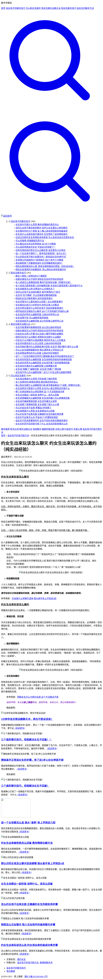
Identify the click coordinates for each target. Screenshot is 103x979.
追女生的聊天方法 (85, 8)
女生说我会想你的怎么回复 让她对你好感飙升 (37, 353)
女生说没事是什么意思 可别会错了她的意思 (36, 379)
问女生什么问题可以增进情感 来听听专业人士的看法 (40, 340)
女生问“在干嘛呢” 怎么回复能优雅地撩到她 (36, 295)
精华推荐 (5, 429)
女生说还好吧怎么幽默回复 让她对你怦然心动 (37, 314)
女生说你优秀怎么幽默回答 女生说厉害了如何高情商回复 (43, 363)
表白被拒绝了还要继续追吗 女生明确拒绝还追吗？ (39, 263)
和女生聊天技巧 (68, 8)
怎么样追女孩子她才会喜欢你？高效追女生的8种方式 (41, 257)
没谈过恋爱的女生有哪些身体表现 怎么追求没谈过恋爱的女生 (45, 237)
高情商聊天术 (46, 962)
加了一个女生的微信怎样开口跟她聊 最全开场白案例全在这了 (45, 356)
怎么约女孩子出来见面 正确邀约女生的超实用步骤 (39, 414)
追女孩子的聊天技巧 (15, 8)
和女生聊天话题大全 (51, 8)
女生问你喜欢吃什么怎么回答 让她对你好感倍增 (38, 343)
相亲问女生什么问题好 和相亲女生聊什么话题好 (38, 337)
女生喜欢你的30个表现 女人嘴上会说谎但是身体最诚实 (42, 231)
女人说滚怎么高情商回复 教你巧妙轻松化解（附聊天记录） (44, 282)
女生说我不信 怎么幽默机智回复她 (32, 318)
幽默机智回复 (48, 429)
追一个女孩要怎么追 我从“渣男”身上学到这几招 (28, 822)
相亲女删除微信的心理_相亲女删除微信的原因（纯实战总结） (45, 266)
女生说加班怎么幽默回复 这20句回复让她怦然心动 (39, 321)
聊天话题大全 (25, 429)
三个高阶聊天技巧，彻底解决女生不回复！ (25, 785)
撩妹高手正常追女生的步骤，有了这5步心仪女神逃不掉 (32, 760)
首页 (3, 8)
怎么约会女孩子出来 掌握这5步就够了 (34, 408)
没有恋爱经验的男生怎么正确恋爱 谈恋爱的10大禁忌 (40, 250)
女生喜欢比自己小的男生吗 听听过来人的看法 (37, 305)
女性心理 (59, 429)
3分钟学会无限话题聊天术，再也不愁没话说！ (27, 719)
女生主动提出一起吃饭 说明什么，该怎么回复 (37, 395)
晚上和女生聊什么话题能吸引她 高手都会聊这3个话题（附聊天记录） (49, 385)
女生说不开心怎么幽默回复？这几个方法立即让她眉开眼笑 (43, 372)
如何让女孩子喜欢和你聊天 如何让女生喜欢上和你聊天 (42, 228)
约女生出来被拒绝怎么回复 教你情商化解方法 (27, 843)
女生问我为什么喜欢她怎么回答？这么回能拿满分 (39, 302)
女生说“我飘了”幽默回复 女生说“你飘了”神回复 (38, 369)
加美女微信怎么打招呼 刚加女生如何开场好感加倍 (39, 279)
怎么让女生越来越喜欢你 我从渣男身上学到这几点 (39, 350)
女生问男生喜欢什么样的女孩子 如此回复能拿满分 (39, 308)
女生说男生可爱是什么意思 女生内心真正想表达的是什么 (43, 388)
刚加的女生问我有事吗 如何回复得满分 (34, 298)
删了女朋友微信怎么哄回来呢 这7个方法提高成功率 (40, 392)
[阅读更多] (19, 728)
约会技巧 (68, 429)
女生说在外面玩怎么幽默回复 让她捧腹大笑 (36, 366)
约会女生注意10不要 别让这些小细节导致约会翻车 (39, 334)
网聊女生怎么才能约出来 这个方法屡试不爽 (37, 697)
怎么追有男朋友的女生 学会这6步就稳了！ (36, 247)
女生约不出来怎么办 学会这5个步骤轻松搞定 (37, 417)
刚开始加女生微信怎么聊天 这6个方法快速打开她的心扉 (42, 311)
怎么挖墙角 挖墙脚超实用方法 (30, 240)
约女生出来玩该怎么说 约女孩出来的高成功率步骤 (29, 945)
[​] (51, 112)
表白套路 (10, 971)
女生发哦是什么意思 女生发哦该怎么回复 (35, 411)
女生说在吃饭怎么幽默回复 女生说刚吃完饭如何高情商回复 (44, 359)
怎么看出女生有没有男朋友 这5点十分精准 (36, 244)
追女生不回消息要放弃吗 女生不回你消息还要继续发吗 (42, 420)
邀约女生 (21, 959)
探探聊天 (37, 429)
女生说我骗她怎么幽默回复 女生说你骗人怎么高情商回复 (43, 398)
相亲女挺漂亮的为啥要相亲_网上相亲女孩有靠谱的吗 (41, 269)
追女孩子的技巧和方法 (18, 435)
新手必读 (14, 429)
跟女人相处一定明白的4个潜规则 (31, 276)
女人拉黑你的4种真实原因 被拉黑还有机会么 (37, 382)
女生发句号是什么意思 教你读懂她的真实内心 (37, 224)
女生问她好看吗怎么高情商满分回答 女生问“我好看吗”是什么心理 (47, 347)
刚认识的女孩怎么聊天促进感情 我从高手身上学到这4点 (32, 863)
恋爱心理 (77, 429)
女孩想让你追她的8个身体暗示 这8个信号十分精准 (39, 260)
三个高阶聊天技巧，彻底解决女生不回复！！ (26, 739)
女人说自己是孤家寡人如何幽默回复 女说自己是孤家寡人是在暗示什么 (49, 285)
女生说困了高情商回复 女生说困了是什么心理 (37, 404)
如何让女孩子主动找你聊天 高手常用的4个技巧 (38, 292)
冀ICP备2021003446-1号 (36, 976)
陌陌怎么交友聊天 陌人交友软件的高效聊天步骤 (28, 924)
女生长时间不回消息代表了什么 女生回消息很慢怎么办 (42, 424)
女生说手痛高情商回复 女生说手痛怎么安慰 (36, 401)
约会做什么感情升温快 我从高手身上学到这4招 (34, 598)
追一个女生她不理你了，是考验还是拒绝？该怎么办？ (41, 253)
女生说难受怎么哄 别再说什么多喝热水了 (35, 289)
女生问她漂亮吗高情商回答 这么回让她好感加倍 (38, 327)
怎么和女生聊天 (33, 8)
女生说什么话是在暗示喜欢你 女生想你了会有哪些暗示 (42, 234)
